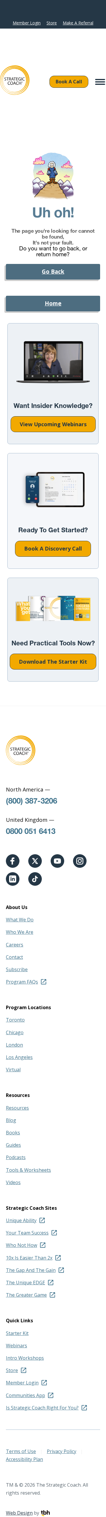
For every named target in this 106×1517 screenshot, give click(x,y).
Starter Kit (17, 1333)
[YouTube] (57, 861)
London (14, 1045)
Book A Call (69, 81)
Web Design (19, 1513)
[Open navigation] (100, 82)
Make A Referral (78, 23)
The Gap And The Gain (31, 1270)
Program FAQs (22, 982)
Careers (14, 944)
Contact (14, 957)
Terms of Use (21, 1451)
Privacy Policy (61, 1451)
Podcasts (16, 1157)
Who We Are (19, 932)
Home (53, 303)
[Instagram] (80, 861)
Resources (17, 1108)
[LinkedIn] (12, 879)
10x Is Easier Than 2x (29, 1258)
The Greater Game (26, 1295)
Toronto (15, 1020)
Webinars (16, 1345)
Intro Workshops (25, 1358)
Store (52, 23)
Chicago (15, 1032)
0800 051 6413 (30, 832)
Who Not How (21, 1245)
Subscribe (17, 969)
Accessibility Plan (24, 1459)
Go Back (53, 271)
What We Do (20, 919)
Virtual (13, 1069)
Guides (13, 1145)
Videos (13, 1182)
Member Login (27, 23)
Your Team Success (27, 1233)
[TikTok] (35, 879)
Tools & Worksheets (28, 1170)
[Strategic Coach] (14, 81)
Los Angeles (19, 1057)
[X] (35, 861)
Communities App (25, 1395)
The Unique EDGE (25, 1282)
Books (13, 1132)
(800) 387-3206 (31, 802)
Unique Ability (21, 1220)
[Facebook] (12, 861)
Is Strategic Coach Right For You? (42, 1407)
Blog (11, 1120)
